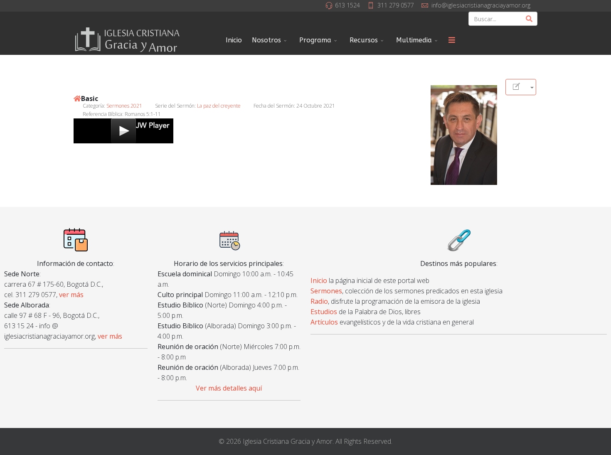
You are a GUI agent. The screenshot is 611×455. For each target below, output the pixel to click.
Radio (319, 301)
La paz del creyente (219, 105)
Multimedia (414, 40)
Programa (315, 40)
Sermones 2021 (124, 105)
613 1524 (347, 5)
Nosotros (266, 40)
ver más (71, 294)
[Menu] (451, 40)
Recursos (364, 40)
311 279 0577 (395, 5)
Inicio (234, 40)
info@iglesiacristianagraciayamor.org (480, 5)
